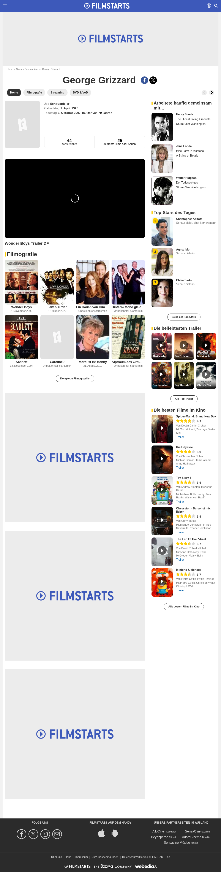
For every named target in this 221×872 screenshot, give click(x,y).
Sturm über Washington (190, 123)
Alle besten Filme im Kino (183, 606)
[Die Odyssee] (162, 460)
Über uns (56, 857)
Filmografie (22, 254)
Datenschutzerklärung (135, 857)
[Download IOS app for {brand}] (104, 833)
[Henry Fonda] (162, 127)
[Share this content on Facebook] (144, 80)
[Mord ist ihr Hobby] (92, 337)
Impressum (81, 857)
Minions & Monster (188, 569)
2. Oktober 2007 (70, 112)
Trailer (180, 437)
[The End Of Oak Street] (162, 551)
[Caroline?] (57, 337)
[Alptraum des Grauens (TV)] (128, 337)
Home (10, 69)
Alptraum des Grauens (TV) (128, 362)
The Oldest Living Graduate (193, 119)
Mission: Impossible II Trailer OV (206, 356)
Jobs (68, 857)
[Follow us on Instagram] (45, 834)
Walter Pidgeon (186, 177)
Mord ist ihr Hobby (93, 362)
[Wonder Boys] (21, 282)
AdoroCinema (191, 837)
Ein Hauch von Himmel (92, 307)
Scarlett (21, 362)
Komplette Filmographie (75, 378)
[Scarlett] (21, 337)
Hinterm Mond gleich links (128, 307)
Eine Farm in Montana (190, 150)
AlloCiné (158, 831)
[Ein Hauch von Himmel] (92, 282)
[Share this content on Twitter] (153, 80)
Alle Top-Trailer (184, 398)
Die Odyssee (184, 447)
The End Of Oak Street (191, 539)
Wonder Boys (21, 307)
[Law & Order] (57, 282)
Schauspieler (31, 69)
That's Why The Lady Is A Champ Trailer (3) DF (162, 356)
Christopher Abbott (189, 218)
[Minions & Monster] (162, 582)
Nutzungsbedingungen (105, 857)
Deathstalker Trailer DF (162, 385)
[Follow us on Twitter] (33, 834)
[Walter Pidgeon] (162, 190)
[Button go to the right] (211, 92)
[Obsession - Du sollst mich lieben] (162, 521)
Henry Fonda (184, 114)
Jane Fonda (184, 146)
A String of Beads (187, 155)
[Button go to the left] (204, 92)
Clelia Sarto (184, 280)
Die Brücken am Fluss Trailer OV (184, 356)
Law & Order (57, 307)
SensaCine (192, 831)
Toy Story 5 (183, 477)
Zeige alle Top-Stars (184, 317)
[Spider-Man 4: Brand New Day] (162, 429)
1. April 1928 (69, 108)
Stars (19, 69)
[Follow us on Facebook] (22, 834)
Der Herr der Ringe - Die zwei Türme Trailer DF (184, 385)
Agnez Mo (182, 249)
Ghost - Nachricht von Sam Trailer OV (206, 385)
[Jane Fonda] (162, 158)
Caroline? (57, 362)
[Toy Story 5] (162, 490)
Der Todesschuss (187, 182)
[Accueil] (106, 6)
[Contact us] (57, 834)
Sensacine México (177, 842)
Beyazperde (159, 837)
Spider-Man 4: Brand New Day (196, 416)
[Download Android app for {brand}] (117, 833)
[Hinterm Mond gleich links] (128, 282)
